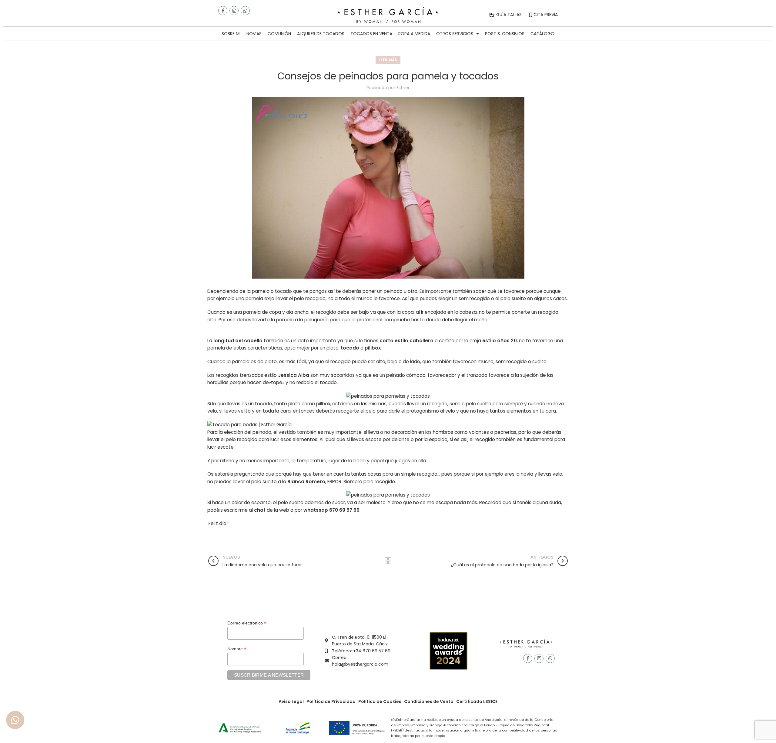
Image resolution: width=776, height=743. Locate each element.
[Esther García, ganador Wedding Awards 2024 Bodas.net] (448, 651)
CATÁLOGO (542, 34)
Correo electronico (246, 623)
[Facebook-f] (222, 10)
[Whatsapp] (245, 10)
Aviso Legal (291, 701)
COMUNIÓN (279, 34)
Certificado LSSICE (476, 701)
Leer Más (388, 59)
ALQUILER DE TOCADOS (320, 34)
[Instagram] (234, 10)
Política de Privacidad (331, 701)
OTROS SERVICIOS (454, 34)
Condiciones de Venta (428, 701)
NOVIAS (254, 34)
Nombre (236, 649)
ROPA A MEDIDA (414, 34)
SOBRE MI (231, 34)
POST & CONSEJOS (504, 34)
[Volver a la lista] (388, 560)
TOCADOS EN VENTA (371, 34)
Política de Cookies (379, 701)
